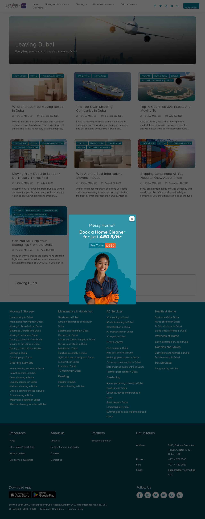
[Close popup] (132, 218)
